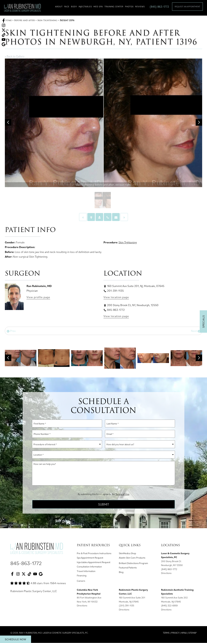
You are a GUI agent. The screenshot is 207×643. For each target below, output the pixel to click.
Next (194, 331)
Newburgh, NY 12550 (172, 565)
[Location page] (91, 217)
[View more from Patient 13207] (54, 358)
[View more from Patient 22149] (120, 358)
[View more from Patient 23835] (186, 358)
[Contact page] (116, 217)
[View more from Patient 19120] (20, 358)
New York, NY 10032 (87, 601)
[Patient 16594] (124, 217)
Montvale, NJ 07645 (129, 601)
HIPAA (184, 632)
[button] (8, 122)
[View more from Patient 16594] (153, 358)
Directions (166, 573)
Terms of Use (122, 494)
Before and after (24, 20)
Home (8, 20)
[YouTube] (3, 39)
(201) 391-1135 (126, 605)
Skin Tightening (47, 20)
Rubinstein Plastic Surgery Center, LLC (33, 591)
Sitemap (192, 632)
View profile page (38, 297)
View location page (116, 297)
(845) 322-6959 (169, 605)
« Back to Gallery (14, 56)
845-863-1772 (26, 563)
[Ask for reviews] (3, 44)
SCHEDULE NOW (15, 639)
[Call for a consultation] (107, 217)
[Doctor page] (99, 217)
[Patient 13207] (83, 217)
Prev (13, 331)
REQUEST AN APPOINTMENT (187, 6)
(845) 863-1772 (159, 6)
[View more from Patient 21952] (87, 358)
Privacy (175, 632)
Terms (166, 632)
